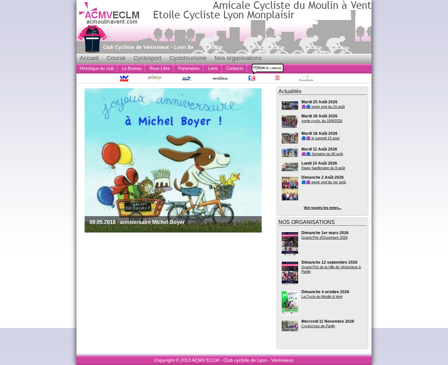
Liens (213, 68)
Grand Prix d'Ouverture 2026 (324, 237)
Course (116, 58)
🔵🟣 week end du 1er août (323, 182)
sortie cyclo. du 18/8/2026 (321, 121)
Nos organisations (238, 58)
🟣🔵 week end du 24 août (323, 107)
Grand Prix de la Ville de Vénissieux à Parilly (331, 269)
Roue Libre (160, 68)
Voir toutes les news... (322, 208)
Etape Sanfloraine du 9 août (323, 168)
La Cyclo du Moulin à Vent (321, 296)
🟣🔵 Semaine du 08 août (322, 154)
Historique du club (97, 68)
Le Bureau (131, 68)
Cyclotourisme (188, 58)
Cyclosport (147, 58)
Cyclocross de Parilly (318, 326)
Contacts (234, 68)
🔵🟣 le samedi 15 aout (320, 138)
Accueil (89, 58)
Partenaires (189, 68)
